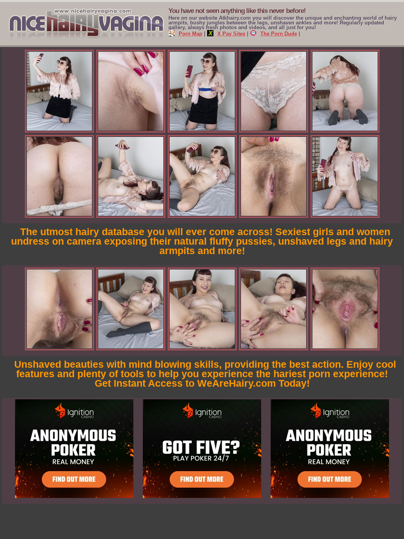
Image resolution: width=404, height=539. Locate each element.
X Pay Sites (231, 34)
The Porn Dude (278, 34)
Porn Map (190, 34)
